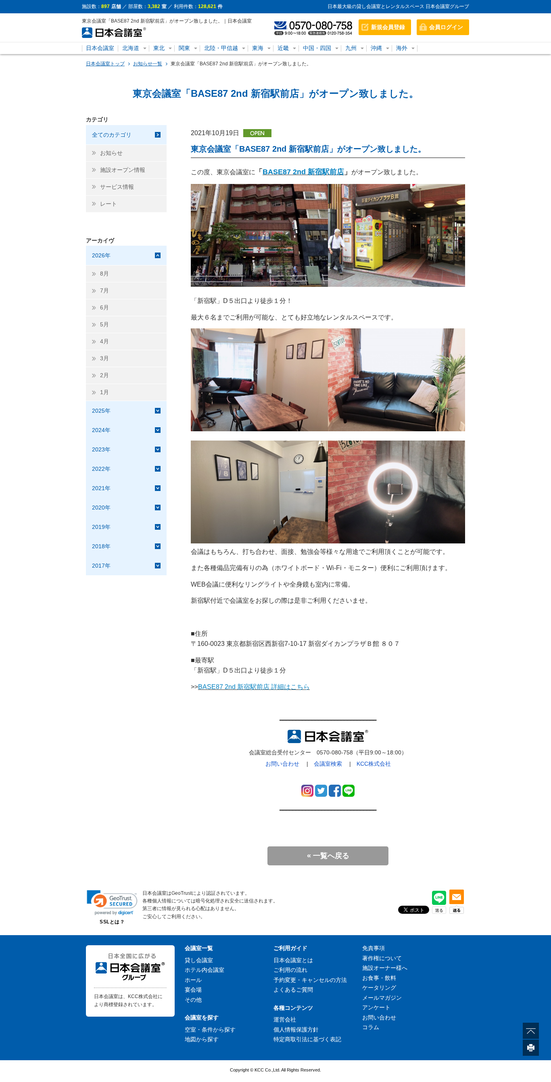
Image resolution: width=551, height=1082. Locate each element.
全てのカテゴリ (111, 135)
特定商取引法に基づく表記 (307, 1039)
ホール (193, 980)
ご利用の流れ (290, 970)
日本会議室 (100, 48)
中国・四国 (317, 48)
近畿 (283, 48)
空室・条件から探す (210, 1029)
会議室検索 (328, 763)
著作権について (382, 958)
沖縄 (376, 48)
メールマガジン (382, 997)
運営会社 (284, 1019)
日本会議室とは (293, 960)
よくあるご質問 (293, 989)
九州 (351, 48)
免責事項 (373, 948)
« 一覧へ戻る (328, 856)
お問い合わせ (282, 763)
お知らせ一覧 (147, 64)
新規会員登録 (388, 27)
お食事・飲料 (379, 978)
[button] (112, 903)
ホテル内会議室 (204, 970)
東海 (257, 48)
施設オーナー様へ (384, 968)
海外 (401, 48)
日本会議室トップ (105, 64)
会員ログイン (446, 27)
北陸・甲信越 (221, 48)
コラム (370, 1027)
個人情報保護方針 (296, 1029)
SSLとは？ (112, 922)
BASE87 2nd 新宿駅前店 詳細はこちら (254, 686)
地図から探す (202, 1039)
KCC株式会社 (374, 763)
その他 (193, 999)
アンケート (376, 1007)
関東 (184, 48)
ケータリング (379, 987)
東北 (159, 48)
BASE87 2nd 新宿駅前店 (303, 172)
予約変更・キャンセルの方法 (310, 980)
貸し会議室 (199, 960)
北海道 (130, 48)
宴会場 (193, 989)
